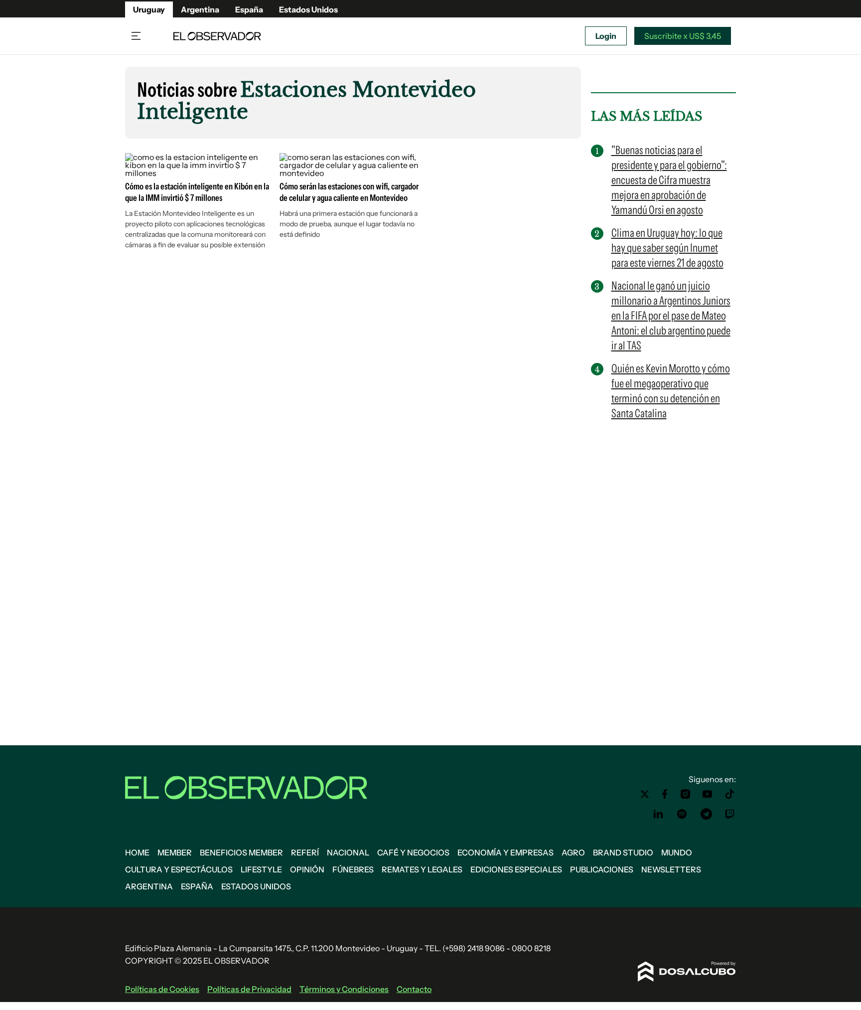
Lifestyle (261, 869)
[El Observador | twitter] (645, 794)
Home (137, 852)
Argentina (200, 9)
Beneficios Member (241, 852)
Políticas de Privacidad (249, 989)
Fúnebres (353, 869)
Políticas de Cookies (162, 989)
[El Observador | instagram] (686, 794)
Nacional (348, 852)
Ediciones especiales (516, 869)
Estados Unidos (308, 9)
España (249, 9)
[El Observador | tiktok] (730, 794)
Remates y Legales (422, 869)
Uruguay (149, 9)
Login (605, 36)
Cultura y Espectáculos (179, 869)
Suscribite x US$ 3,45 (682, 36)
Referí (305, 852)
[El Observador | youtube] (707, 794)
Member (174, 852)
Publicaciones (601, 869)
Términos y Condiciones (344, 989)
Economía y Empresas (505, 852)
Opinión (307, 869)
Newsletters (671, 869)
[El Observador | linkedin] (658, 814)
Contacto (414, 989)
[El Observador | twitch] (730, 814)
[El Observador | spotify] (682, 814)
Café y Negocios (413, 852)
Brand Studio (623, 852)
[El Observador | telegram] (706, 814)
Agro (573, 852)
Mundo (676, 852)
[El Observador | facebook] (665, 794)
